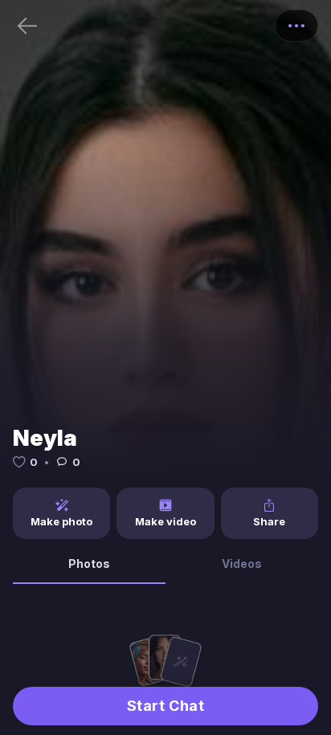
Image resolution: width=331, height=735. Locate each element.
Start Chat (165, 705)
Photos (89, 563)
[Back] (27, 25)
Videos (242, 563)
